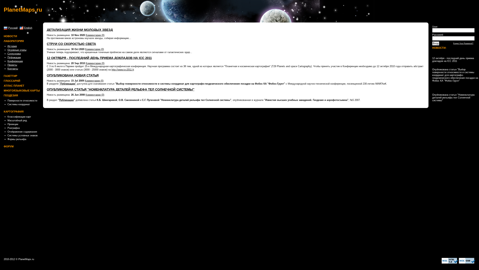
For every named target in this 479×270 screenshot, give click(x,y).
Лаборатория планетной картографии (56, 259)
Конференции (15, 61)
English (28, 27)
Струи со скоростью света (71, 44)
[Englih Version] (21, 27)
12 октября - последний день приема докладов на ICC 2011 (99, 58)
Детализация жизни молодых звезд (80, 30)
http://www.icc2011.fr (123, 69)
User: (435, 26)
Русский (13, 27)
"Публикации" (67, 83)
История (12, 46)
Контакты (12, 68)
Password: (438, 34)
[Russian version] (5, 27)
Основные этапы (16, 50)
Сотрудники (14, 53)
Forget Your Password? (463, 43)
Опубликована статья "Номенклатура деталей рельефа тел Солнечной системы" (120, 89)
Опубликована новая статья (73, 75)
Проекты (12, 65)
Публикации (66, 100)
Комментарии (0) (95, 35)
